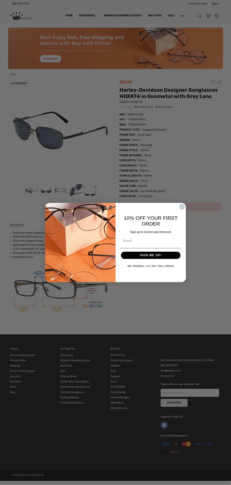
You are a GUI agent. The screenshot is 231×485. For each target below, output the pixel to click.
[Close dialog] (182, 207)
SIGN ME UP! (151, 255)
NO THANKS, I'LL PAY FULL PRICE (151, 266)
